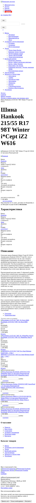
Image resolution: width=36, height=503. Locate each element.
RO (3, 20)
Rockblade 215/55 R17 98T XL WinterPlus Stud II (16, 337)
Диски (7, 48)
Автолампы (12, 81)
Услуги (7, 6)
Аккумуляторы (9, 72)
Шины (7, 33)
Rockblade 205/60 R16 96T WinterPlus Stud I (15, 412)
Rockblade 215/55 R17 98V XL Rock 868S (14, 322)
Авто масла (12, 76)
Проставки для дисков (15, 65)
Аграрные (11, 45)
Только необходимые (17, 501)
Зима (2, 168)
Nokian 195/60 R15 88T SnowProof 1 (12, 387)
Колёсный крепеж (10, 59)
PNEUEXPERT (4, 473)
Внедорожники (13, 36)
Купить (3, 334)
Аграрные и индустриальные (14, 41)
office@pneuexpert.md (10, 477)
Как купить (8, 429)
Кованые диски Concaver (16, 52)
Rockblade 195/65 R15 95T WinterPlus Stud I (15, 375)
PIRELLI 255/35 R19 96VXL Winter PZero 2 (15, 400)
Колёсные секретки (14, 60)
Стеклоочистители (14, 86)
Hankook (3, 161)
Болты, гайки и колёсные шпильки (19, 62)
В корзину (6, 380)
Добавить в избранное (8, 197)
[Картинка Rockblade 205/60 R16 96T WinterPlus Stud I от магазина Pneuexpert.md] (18, 410)
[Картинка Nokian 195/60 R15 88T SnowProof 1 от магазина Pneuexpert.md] (18, 386)
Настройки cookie (6, 488)
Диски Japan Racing (14, 50)
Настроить (28, 501)
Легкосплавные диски (15, 53)
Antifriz (10, 77)
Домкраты (11, 83)
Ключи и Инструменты (16, 88)
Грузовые (11, 43)
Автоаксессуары (13, 79)
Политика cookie (10, 434)
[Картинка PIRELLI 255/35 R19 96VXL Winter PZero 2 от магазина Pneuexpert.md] (18, 398)
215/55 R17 (4, 175)
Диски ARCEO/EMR (15, 55)
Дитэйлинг (8, 90)
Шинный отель (10, 5)
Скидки (8, 12)
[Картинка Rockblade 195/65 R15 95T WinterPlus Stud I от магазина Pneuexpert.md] (18, 373)
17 (1, 171)
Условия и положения (12, 432)
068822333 (4, 16)
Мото (10, 40)
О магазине (8, 431)
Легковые (11, 35)
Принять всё (5, 501)
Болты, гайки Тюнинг (15, 64)
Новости (7, 427)
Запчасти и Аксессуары (12, 74)
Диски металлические (15, 57)
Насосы (10, 84)
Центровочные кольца (15, 71)
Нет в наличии (7, 201)
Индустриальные (14, 47)
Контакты (8, 10)
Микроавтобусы (13, 38)
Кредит (7, 8)
